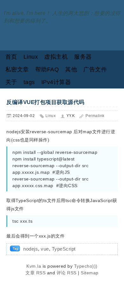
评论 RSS (67, 272)
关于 (11, 82)
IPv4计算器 (56, 82)
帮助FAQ (47, 69)
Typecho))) (86, 266)
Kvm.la (34, 266)
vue (45, 249)
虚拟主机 (56, 57)
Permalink (95, 116)
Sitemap (90, 272)
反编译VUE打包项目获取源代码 (45, 102)
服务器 (83, 57)
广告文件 (95, 69)
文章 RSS (35, 272)
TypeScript (64, 249)
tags (29, 82)
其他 (71, 69)
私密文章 (17, 69)
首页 (11, 57)
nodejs (30, 249)
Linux (31, 57)
